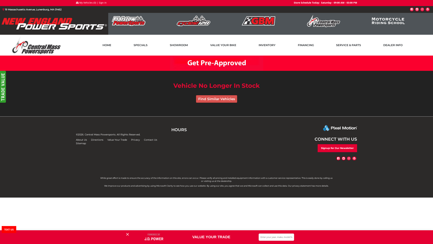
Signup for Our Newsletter (337, 148)
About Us (81, 139)
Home (106, 45)
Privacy (135, 139)
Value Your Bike (223, 45)
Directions (97, 139)
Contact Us (150, 139)
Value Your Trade (117, 139)
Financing (306, 45)
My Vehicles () (88, 2)
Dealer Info (393, 45)
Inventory (267, 45)
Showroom (179, 45)
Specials (140, 45)
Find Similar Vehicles (216, 99)
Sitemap (81, 143)
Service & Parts (348, 45)
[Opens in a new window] (411, 9)
